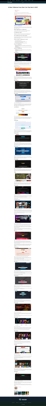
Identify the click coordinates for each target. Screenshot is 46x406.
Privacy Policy (13, 0)
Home (8, 0)
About (10, 0)
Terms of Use (22, 0)
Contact (32, 0)
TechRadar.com (21, 402)
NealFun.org (17, 402)
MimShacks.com (25, 402)
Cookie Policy (25, 0)
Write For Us (29, 0)
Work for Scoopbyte (18, 0)
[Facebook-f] (21, 404)
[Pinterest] (24, 404)
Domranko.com (29, 402)
